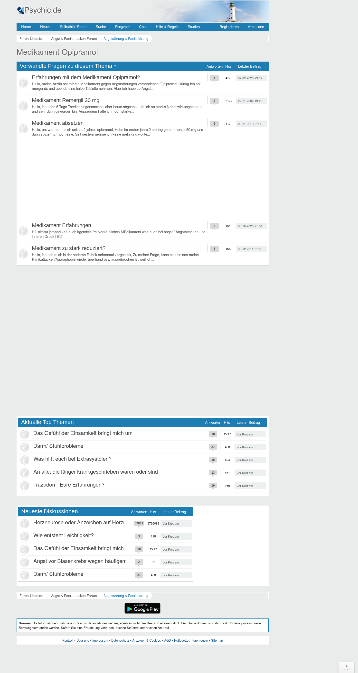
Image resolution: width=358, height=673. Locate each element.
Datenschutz (120, 640)
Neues (45, 27)
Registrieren (229, 27)
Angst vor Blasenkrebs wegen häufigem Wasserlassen (97, 560)
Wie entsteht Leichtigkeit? (63, 535)
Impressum (100, 640)
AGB (167, 640)
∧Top (346, 667)
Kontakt (67, 640)
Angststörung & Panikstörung (126, 595)
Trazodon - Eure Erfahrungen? (68, 484)
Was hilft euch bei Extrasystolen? (72, 458)
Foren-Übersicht (32, 595)
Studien (194, 27)
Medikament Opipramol (57, 51)
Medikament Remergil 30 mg (65, 100)
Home (26, 27)
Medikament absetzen (58, 123)
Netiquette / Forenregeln (191, 640)
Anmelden (256, 27)
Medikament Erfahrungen (61, 225)
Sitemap (217, 640)
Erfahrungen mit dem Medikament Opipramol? (86, 77)
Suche (101, 27)
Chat (143, 27)
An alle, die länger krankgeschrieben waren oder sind (95, 471)
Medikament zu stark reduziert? (68, 248)
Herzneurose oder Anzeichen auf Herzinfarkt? (87, 522)
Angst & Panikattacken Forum (74, 595)
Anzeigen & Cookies (146, 640)
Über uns (82, 640)
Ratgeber (122, 27)
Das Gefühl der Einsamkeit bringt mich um (82, 432)
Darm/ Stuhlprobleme (58, 445)
